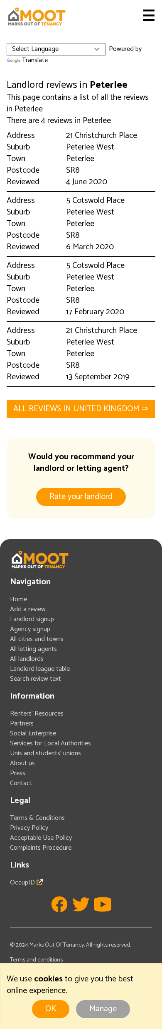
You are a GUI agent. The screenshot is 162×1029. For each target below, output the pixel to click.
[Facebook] (59, 904)
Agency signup (30, 629)
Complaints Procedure (40, 847)
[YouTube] (103, 904)
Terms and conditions (36, 960)
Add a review (28, 609)
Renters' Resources (37, 713)
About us (22, 763)
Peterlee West (90, 147)
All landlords (27, 659)
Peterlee (80, 159)
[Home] (36, 17)
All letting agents (33, 649)
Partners (22, 723)
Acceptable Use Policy (41, 837)
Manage (103, 1009)
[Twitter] (81, 904)
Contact (21, 783)
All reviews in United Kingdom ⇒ (80, 409)
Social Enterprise (33, 733)
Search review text (35, 678)
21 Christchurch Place (101, 135)
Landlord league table (40, 669)
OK (50, 1009)
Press (17, 773)
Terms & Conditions (37, 818)
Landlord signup (32, 619)
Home (18, 599)
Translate (35, 60)
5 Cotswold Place (95, 200)
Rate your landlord (81, 497)
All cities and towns (37, 639)
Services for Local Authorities (50, 743)
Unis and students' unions (45, 753)
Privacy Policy (29, 828)
